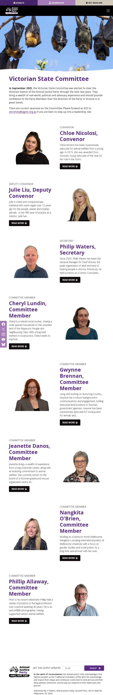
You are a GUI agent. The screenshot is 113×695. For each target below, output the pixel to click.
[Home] (11, 11)
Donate (20, 3)
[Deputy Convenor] (81, 204)
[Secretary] (31, 261)
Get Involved (95, 3)
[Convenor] (31, 148)
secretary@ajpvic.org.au (22, 111)
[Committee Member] (81, 323)
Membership (58, 3)
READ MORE (68, 166)
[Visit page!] (3, 323)
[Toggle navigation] (108, 10)
